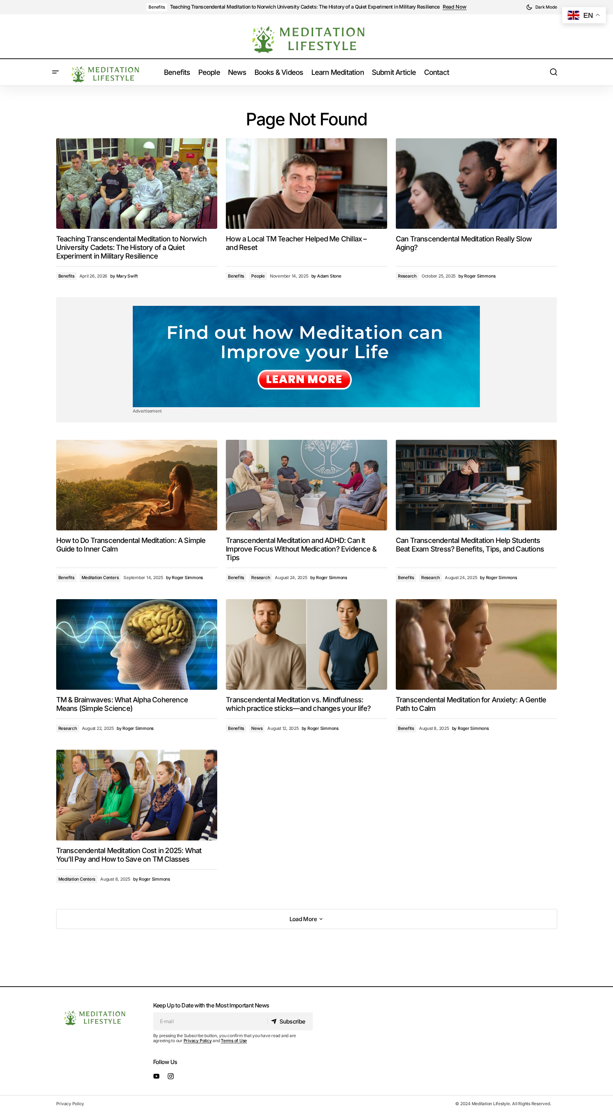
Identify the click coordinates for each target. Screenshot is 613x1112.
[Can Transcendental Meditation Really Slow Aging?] (476, 183)
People (258, 276)
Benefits (157, 7)
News (256, 728)
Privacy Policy (198, 1040)
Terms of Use (234, 1040)
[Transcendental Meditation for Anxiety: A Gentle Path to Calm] (476, 644)
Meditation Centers (100, 577)
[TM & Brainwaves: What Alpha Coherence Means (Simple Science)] (137, 644)
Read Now (455, 7)
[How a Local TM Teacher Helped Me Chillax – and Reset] (306, 183)
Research (407, 276)
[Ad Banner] (306, 356)
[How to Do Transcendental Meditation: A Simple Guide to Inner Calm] (137, 485)
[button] (541, 7)
